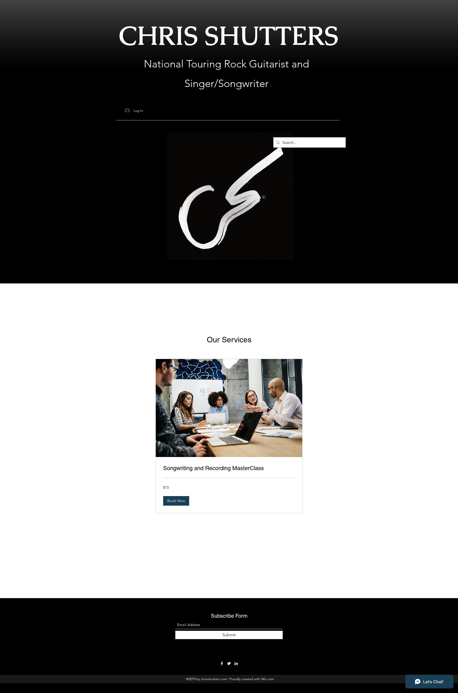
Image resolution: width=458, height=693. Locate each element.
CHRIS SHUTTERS (228, 35)
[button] (176, 501)
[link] (229, 468)
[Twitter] (229, 663)
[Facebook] (221, 663)
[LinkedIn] (236, 663)
